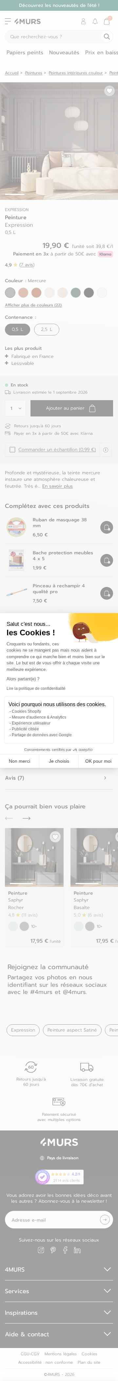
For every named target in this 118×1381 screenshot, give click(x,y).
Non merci (19, 761)
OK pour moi (98, 761)
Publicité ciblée (25, 729)
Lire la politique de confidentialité (36, 688)
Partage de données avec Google (42, 735)
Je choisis (59, 761)
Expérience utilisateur (31, 723)
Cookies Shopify (26, 711)
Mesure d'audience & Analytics (39, 717)
